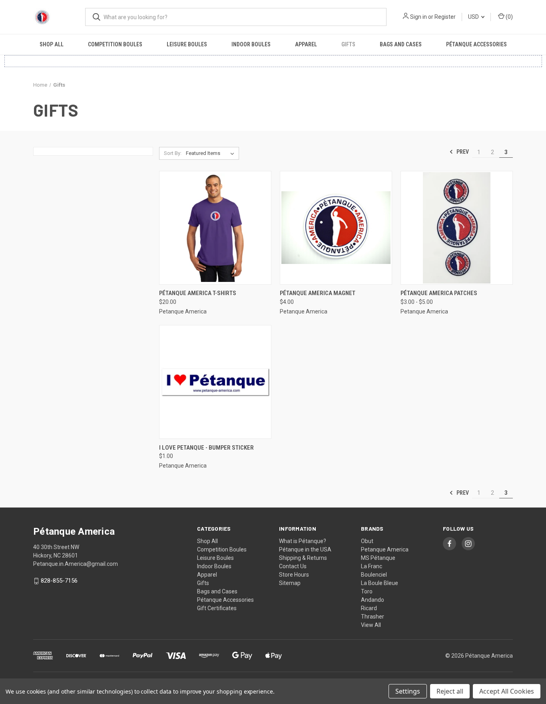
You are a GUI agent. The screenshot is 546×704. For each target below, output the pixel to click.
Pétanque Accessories (476, 44)
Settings (407, 691)
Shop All (52, 44)
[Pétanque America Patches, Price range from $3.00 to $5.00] (456, 228)
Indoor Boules (251, 44)
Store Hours (294, 574)
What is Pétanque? (302, 541)
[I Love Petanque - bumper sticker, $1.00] (215, 382)
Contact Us (293, 566)
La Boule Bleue (379, 583)
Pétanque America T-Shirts (197, 293)
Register (445, 17)
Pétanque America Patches (439, 293)
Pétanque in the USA (305, 549)
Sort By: (172, 153)
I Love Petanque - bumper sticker (206, 447)
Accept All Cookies (506, 691)
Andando (372, 600)
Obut (367, 541)
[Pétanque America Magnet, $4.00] (336, 228)
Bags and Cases (401, 44)
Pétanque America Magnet (317, 293)
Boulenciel (374, 574)
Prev (462, 152)
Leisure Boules (187, 44)
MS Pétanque (378, 558)
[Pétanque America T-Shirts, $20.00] (215, 228)
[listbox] (212, 153)
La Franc (371, 566)
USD (474, 17)
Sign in (418, 17)
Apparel (306, 44)
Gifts (348, 44)
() (508, 17)
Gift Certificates (217, 608)
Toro (367, 591)
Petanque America (385, 549)
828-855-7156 (59, 580)
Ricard (369, 608)
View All (371, 625)
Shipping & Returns (303, 558)
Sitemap (290, 583)
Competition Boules (115, 44)
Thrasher (372, 616)
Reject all (449, 691)
